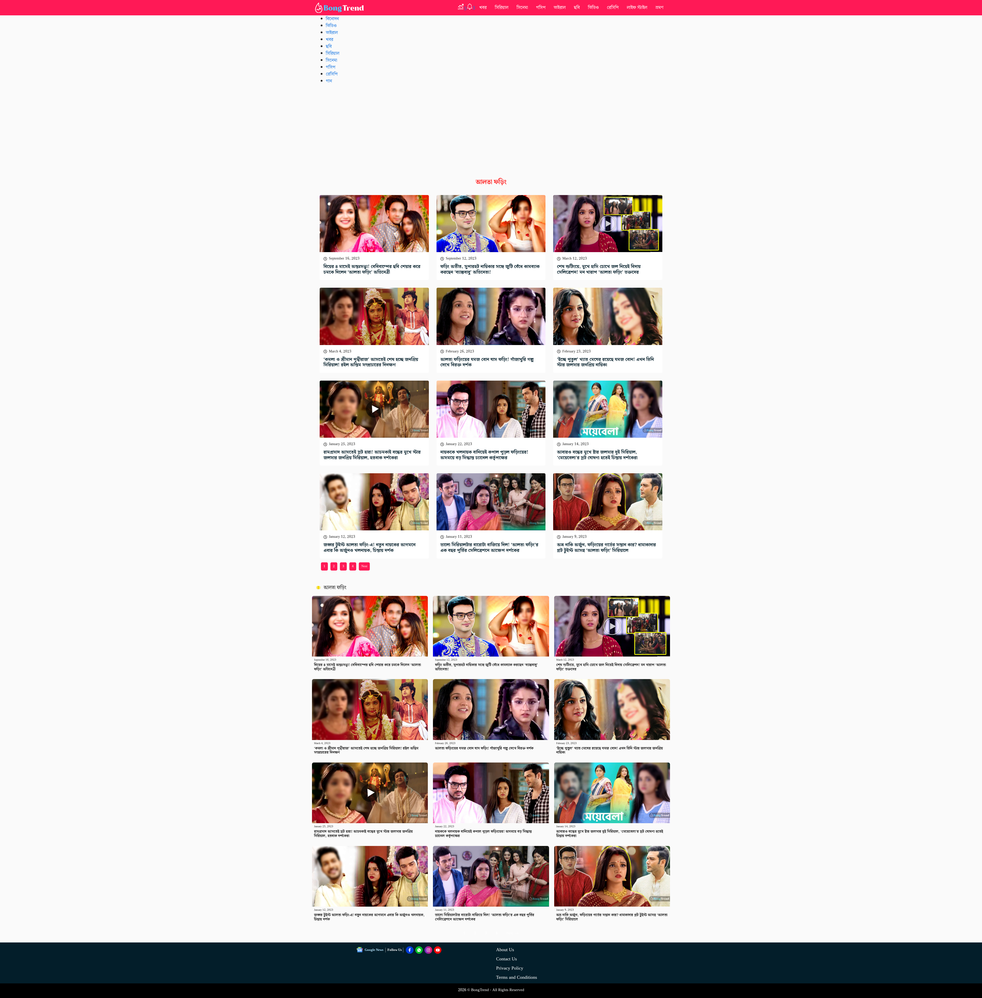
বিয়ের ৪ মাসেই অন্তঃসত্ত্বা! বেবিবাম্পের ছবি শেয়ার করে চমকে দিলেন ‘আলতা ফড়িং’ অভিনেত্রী (371, 269)
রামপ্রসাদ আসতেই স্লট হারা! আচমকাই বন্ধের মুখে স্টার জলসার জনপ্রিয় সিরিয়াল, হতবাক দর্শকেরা (372, 455)
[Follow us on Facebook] (410, 950)
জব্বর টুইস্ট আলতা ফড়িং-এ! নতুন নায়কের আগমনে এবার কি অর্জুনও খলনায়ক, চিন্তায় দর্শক (369, 547)
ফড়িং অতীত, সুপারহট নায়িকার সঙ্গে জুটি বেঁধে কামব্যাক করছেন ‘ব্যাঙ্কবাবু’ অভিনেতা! (490, 269)
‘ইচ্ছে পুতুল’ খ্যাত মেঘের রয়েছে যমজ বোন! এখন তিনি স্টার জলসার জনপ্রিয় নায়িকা (605, 362)
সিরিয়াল (501, 7)
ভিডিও (593, 7)
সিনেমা (522, 7)
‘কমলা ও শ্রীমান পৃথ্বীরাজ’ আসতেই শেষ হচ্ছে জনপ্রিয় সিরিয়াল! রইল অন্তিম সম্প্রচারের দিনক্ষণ (370, 362)
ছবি (577, 7)
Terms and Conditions (516, 977)
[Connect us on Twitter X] (428, 950)
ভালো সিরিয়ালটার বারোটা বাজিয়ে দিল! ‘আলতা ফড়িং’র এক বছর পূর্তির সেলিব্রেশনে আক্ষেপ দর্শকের (489, 547)
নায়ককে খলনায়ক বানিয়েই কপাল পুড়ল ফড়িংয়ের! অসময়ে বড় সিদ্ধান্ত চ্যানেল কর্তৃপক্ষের (484, 455)
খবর (483, 7)
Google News (374, 950)
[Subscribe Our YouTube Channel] (438, 950)
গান (329, 81)
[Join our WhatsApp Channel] (419, 950)
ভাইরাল (560, 7)
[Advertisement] (491, 127)
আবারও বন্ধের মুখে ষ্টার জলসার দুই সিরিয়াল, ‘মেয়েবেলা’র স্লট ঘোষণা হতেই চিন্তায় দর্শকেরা (597, 455)
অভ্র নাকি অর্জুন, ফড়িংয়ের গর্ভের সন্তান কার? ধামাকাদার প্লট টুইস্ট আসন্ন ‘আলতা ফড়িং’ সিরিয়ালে (606, 547)
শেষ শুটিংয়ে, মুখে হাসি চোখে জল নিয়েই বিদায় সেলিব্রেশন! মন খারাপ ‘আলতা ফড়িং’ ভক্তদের (599, 269)
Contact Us (506, 959)
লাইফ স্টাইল (637, 7)
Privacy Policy (509, 968)
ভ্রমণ (659, 7)
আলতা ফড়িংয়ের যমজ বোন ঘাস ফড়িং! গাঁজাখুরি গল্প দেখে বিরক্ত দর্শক (487, 362)
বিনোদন (332, 19)
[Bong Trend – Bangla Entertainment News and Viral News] (340, 7)
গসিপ (540, 7)
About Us (505, 949)
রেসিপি (613, 7)
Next (364, 566)
